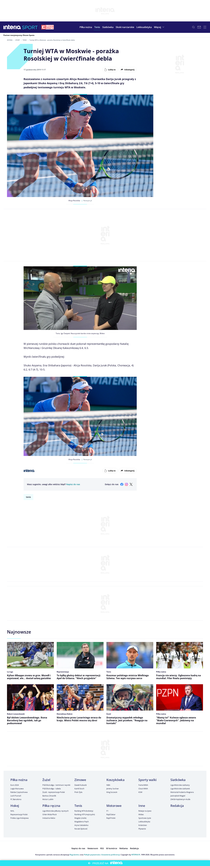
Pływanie (142, 828)
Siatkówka (178, 780)
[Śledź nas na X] (131, 484)
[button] (85, 27)
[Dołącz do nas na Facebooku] (122, 484)
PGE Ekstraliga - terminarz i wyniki (56, 785)
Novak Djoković (80, 828)
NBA (108, 785)
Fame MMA (143, 785)
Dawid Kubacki (80, 785)
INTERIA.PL (135, 854)
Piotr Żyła (78, 792)
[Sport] (30, 27)
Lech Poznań (15, 795)
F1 (107, 811)
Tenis (25, 40)
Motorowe (113, 805)
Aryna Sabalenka (81, 825)
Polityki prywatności (92, 854)
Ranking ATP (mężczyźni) (84, 814)
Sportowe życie (144, 818)
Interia (10, 40)
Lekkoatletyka (144, 821)
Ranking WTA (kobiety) (83, 811)
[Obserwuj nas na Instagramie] (126, 484)
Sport (17, 40)
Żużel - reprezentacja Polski (53, 792)
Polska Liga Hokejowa (19, 818)
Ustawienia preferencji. (110, 855)
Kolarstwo (142, 825)
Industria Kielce (48, 818)
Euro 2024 (14, 785)
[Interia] (12, 27)
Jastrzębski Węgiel (177, 795)
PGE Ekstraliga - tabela (51, 788)
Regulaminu (75, 854)
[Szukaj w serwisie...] (193, 27)
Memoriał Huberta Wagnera (182, 792)
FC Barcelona (15, 799)
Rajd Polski (110, 818)
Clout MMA (143, 788)
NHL (12, 811)
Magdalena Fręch (81, 821)
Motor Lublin (47, 799)
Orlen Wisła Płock (49, 814)
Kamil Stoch (79, 788)
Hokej (14, 805)
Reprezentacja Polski (18, 814)
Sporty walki (147, 780)
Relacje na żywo (144, 811)
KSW (140, 792)
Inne (141, 805)
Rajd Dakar (110, 814)
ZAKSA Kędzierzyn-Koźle (180, 799)
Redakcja (177, 805)
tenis (28, 497)
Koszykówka (115, 780)
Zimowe (80, 780)
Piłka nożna (18, 780)
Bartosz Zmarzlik (49, 795)
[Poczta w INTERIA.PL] (199, 27)
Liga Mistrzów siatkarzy (180, 785)
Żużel (46, 780)
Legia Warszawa (17, 788)
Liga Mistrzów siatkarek (180, 788)
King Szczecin (111, 792)
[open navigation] (205, 27)
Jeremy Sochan (112, 788)
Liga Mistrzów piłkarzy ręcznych (55, 811)
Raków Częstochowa (19, 792)
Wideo (141, 814)
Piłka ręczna (51, 805)
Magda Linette (80, 818)
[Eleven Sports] (47, 27)
